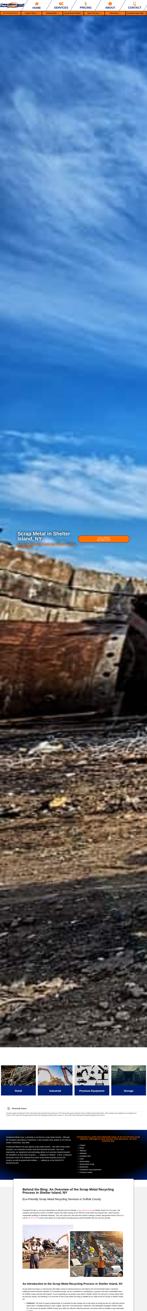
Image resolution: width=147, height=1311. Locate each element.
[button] (3, 1111)
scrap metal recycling (85, 1210)
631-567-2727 (33, 1218)
